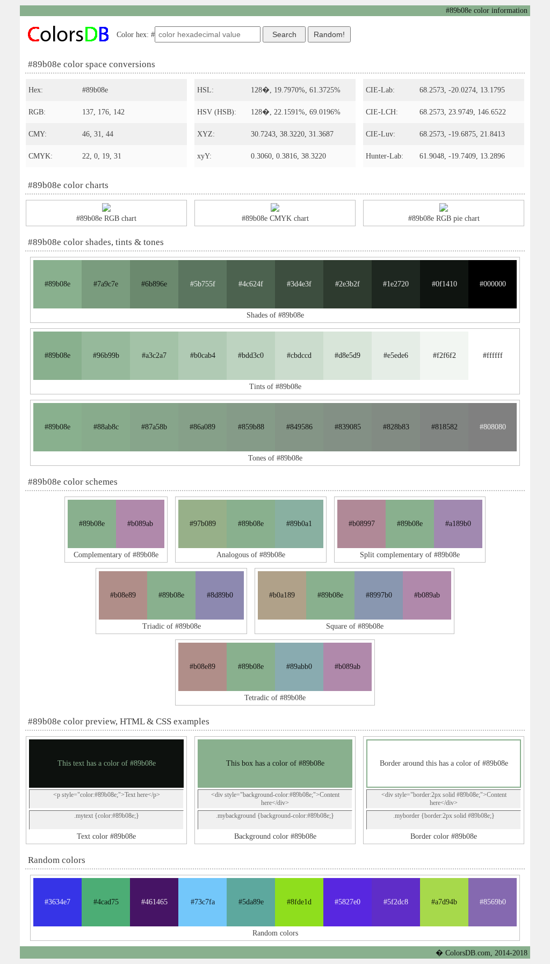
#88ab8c (106, 427)
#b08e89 (123, 595)
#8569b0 (493, 902)
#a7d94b (444, 902)
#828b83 (396, 427)
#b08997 (362, 524)
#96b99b (106, 355)
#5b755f (202, 284)
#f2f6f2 (444, 355)
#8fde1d (299, 902)
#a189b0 (458, 524)
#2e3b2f (347, 284)
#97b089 (203, 524)
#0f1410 (444, 284)
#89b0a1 (299, 524)
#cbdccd (299, 355)
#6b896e (154, 284)
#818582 (444, 427)
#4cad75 (106, 902)
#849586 (299, 427)
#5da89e (251, 902)
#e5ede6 (395, 355)
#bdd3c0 (251, 355)
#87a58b (154, 427)
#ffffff (493, 355)
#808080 (493, 427)
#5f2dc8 (395, 902)
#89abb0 (299, 667)
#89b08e (57, 284)
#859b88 (251, 427)
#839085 (348, 427)
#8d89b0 (220, 595)
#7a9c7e (105, 284)
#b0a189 (282, 595)
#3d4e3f (299, 284)
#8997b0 (379, 595)
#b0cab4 (202, 355)
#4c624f (250, 284)
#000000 (493, 284)
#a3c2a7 (154, 355)
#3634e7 (57, 902)
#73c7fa (203, 902)
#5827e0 (347, 902)
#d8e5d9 (347, 355)
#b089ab (140, 524)
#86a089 (202, 427)
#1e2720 (396, 284)
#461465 (154, 902)
